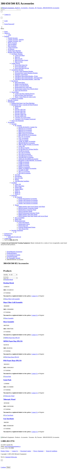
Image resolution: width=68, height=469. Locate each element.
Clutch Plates (15, 92)
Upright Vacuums (13, 38)
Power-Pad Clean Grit (21, 65)
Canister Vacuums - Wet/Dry (16, 39)
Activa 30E (21, 146)
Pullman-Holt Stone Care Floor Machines (23, 103)
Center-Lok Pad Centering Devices (25, 93)
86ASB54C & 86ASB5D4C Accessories (29, 160)
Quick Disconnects (23, 222)
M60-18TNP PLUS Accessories (27, 135)
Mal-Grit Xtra (19, 62)
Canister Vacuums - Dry (14, 41)
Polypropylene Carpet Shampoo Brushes (26, 73)
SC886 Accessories (23, 162)
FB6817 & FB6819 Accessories (27, 168)
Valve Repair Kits (23, 229)
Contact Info (7, 238)
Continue (3, 467)
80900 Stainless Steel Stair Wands (27, 214)
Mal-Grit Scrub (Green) (21, 60)
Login (6, 21)
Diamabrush (11, 101)
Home (6, 31)
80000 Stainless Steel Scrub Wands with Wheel (31, 206)
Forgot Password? (9, 24)
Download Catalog (25, 451)
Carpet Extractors (13, 47)
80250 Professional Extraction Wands (28, 213)
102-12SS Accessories (24, 154)
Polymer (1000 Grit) (20, 114)
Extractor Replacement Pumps (26, 227)
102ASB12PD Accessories (26, 157)
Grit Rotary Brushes (17, 54)
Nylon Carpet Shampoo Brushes (24, 71)
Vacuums (13, 124)
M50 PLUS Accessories (25, 128)
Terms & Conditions (51, 451)
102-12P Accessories (24, 152)
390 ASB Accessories (24, 173)
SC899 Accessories (23, 165)
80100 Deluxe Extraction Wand (27, 210)
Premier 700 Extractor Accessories (28, 203)
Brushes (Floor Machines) (15, 52)
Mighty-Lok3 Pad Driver (22, 85)
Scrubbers (14, 182)
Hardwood (18, 106)
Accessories (11, 122)
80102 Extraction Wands (25, 211)
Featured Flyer (8, 233)
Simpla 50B (18, 187)
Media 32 (17, 194)
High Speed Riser (20, 82)
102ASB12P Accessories (25, 155)
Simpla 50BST (19, 189)
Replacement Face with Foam (23, 87)
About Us (7, 33)
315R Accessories (23, 140)
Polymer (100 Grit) (20, 109)
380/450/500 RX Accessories (26, 143)
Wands (17, 205)
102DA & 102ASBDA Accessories (28, 159)
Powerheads (18, 176)
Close (8, 467)
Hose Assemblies (19, 217)
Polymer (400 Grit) (20, 112)
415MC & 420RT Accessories (26, 141)
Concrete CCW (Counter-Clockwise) (25, 119)
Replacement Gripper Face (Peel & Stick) (26, 89)
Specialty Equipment (17, 230)
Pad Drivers (14, 81)
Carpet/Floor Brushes (17, 70)
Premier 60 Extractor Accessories (27, 198)
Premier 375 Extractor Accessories (28, 202)
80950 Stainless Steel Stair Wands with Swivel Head (33, 216)
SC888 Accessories (23, 163)
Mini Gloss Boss (19, 186)
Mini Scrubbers (12, 46)
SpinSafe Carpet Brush (21, 74)
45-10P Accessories (23, 147)
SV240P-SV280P (23, 170)
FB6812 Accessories (24, 167)
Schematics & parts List (14, 237)
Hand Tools (18, 219)
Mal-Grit (17, 57)
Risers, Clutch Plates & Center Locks (25, 97)
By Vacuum (18, 125)
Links (9, 35)
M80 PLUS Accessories (25, 132)
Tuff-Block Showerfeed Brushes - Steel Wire (27, 79)
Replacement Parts (20, 221)
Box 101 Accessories (24, 136)
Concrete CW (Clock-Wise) (22, 117)
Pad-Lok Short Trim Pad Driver (24, 95)
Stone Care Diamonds (17, 120)
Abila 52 (17, 190)
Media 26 (17, 192)
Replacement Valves (24, 224)
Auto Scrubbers (12, 44)
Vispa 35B (18, 184)
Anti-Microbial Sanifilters (22, 181)
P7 (15, 232)
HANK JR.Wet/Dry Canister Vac (27, 127)
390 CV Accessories (24, 171)
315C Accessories (23, 138)
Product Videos (5, 451)
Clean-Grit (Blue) (20, 55)
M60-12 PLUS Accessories (26, 133)
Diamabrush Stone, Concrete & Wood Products (24, 105)
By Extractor (18, 197)
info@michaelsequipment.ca (12, 446)
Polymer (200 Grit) (20, 111)
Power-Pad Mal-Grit (20, 66)
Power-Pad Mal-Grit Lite (22, 68)
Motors (17, 179)
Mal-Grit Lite (18, 58)
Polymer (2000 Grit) (20, 116)
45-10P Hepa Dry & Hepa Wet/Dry (28, 149)
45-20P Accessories (23, 151)
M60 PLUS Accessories (25, 130)
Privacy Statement (38, 451)
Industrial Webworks (11, 457)
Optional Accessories (17, 98)
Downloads (7, 235)
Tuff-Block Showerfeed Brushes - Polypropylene (28, 77)
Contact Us (7, 14)
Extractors (14, 195)
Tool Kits (17, 175)
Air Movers (11, 49)
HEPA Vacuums (12, 42)
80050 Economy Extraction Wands (28, 208)
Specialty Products (13, 100)
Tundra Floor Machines (14, 50)
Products (6, 36)
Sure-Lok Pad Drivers (21, 90)
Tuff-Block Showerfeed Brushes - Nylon (26, 76)
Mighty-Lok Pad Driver (21, 84)
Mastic (17, 108)
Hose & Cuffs (19, 178)
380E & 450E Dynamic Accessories (28, 144)
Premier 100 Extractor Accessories (28, 200)
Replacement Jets (23, 225)
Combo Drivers (15, 63)
